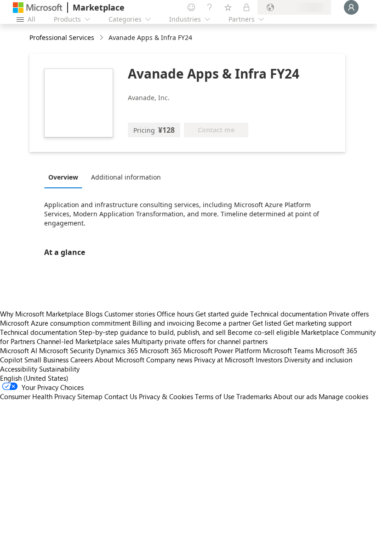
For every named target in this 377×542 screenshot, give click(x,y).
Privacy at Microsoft (224, 359)
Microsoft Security (66, 350)
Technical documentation (288, 313)
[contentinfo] (102, 37)
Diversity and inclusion (318, 359)
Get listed (266, 322)
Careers (81, 359)
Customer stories (129, 313)
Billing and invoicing (163, 322)
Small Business (46, 359)
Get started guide (221, 313)
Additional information (126, 177)
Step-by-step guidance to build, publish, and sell (152, 332)
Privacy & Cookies (166, 396)
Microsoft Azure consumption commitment (66, 322)
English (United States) (34, 378)
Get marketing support (317, 322)
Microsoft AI (18, 350)
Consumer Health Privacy (37, 396)
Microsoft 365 (161, 350)
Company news (169, 359)
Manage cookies (343, 396)
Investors (269, 359)
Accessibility (18, 368)
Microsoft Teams (288, 350)
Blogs (94, 313)
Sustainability (59, 368)
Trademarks (254, 396)
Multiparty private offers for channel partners (199, 341)
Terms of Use (214, 396)
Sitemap (90, 396)
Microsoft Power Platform (222, 350)
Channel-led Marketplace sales (83, 341)
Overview (63, 177)
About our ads (295, 396)
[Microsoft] (38, 7)
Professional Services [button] (61, 37)
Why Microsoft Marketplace (42, 313)
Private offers (349, 313)
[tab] (65, 177)
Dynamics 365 (117, 350)
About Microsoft (119, 359)
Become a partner (223, 322)
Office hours (175, 313)
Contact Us (120, 396)
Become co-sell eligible (263, 332)
